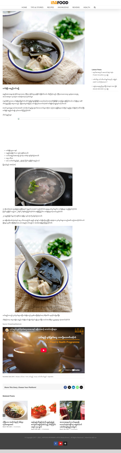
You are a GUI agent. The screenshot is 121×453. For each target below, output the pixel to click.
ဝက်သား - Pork (24, 376)
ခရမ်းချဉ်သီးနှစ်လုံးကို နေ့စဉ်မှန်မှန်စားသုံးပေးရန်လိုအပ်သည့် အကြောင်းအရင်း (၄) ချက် (43, 424)
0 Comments (17, 427)
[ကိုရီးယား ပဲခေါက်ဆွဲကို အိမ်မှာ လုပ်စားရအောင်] (15, 401)
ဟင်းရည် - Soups (33, 376)
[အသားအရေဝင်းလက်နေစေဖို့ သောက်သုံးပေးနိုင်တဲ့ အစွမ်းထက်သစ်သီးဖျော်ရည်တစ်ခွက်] (72, 401)
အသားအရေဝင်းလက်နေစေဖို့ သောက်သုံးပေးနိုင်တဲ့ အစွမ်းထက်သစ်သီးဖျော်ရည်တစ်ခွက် (71, 424)
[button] (95, 7)
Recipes (18, 376)
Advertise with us (90, 437)
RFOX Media (61, 437)
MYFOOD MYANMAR (48, 437)
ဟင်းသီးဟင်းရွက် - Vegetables (45, 376)
